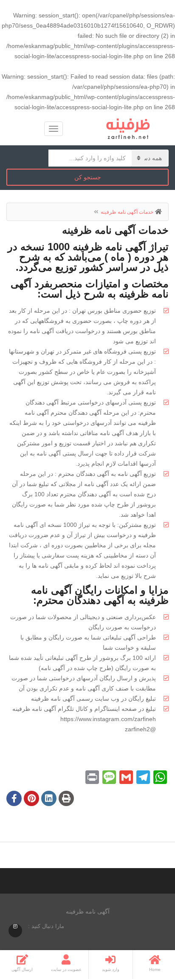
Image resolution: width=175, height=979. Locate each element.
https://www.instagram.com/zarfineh (108, 719)
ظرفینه (40, 698)
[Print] (66, 799)
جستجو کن (87, 177)
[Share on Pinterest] (31, 799)
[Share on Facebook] (14, 799)
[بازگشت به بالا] (27, 926)
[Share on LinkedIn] (48, 799)
